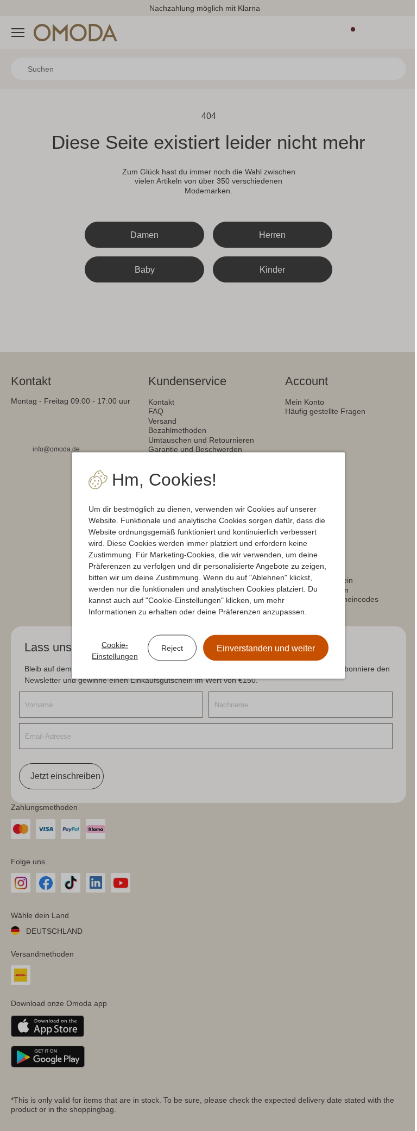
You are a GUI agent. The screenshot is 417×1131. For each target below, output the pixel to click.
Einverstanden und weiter (266, 648)
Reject (172, 647)
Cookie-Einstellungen (115, 650)
